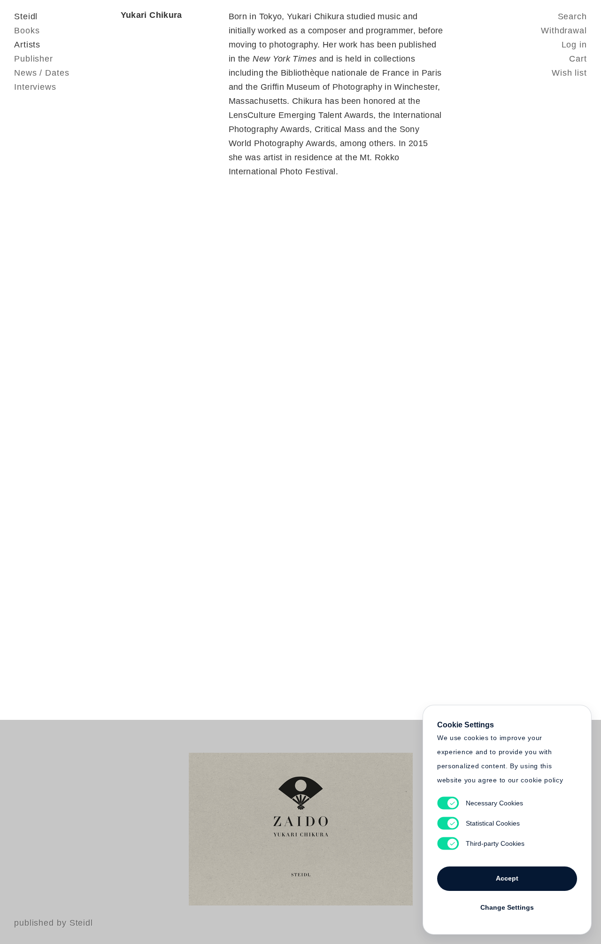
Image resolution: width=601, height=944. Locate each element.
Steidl (26, 16)
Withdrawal (564, 30)
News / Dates (41, 73)
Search (572, 16)
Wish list (569, 73)
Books (27, 30)
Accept (507, 878)
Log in (574, 44)
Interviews (35, 87)
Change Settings (507, 907)
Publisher (33, 58)
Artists (27, 44)
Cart (578, 58)
